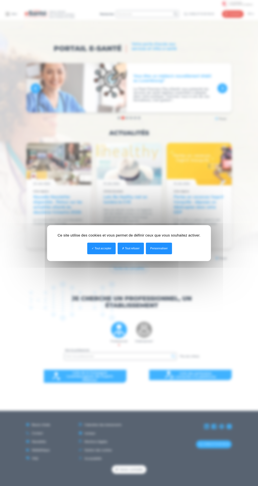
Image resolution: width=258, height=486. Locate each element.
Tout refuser (132, 248)
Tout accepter (102, 248)
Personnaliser (159, 248)
